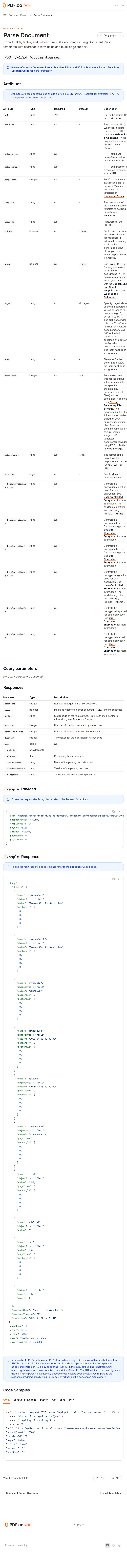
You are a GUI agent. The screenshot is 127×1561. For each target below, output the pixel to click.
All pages (79, 1524)
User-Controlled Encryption (113, 499)
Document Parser (114, 196)
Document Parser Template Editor (52, 67)
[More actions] (121, 35)
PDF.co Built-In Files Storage (114, 447)
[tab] (6, 1399)
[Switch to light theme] (113, 1545)
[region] (63, 382)
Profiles (113, 474)
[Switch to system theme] (107, 1545)
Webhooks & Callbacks (115, 136)
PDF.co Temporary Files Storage (113, 405)
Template (109, 215)
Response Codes (82, 719)
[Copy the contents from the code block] (113, 811)
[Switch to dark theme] (119, 1545)
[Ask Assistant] (119, 811)
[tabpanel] (63, 1437)
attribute (113, 118)
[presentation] (63, 827)
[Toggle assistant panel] (122, 5)
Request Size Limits (77, 799)
